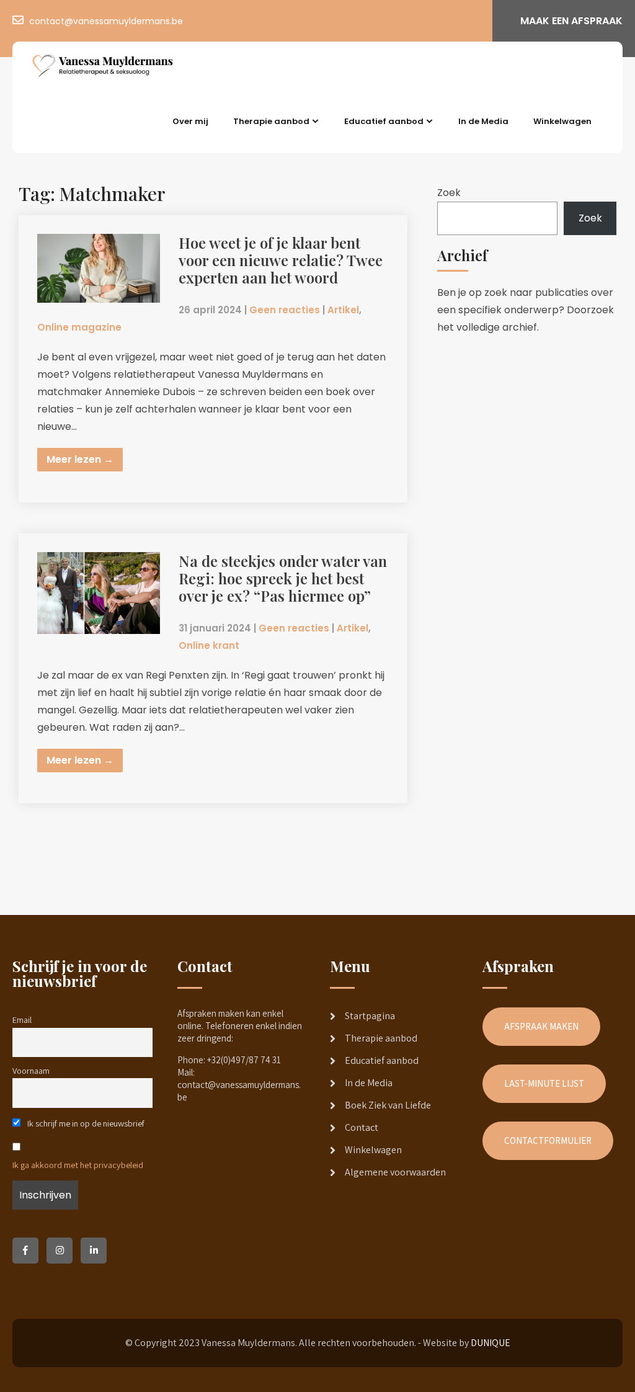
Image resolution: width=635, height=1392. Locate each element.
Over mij (190, 121)
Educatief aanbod (384, 121)
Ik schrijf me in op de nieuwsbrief (84, 1123)
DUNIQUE (490, 1342)
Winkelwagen (562, 121)
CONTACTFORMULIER (548, 1140)
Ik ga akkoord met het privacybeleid (77, 1165)
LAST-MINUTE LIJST (544, 1083)
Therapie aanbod (271, 121)
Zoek (449, 192)
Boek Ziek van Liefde (388, 1105)
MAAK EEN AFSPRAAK (571, 21)
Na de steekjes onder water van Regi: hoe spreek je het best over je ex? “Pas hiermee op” (283, 578)
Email (22, 1019)
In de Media (483, 121)
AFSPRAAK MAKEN (541, 1026)
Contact (361, 1127)
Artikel (343, 309)
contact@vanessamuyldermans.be (106, 21)
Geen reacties (284, 309)
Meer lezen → (80, 459)
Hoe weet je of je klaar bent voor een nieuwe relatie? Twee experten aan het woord (281, 260)
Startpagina (370, 1015)
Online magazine (79, 327)
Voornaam (31, 1070)
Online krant (209, 645)
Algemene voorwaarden (395, 1172)
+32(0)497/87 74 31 (244, 1060)
